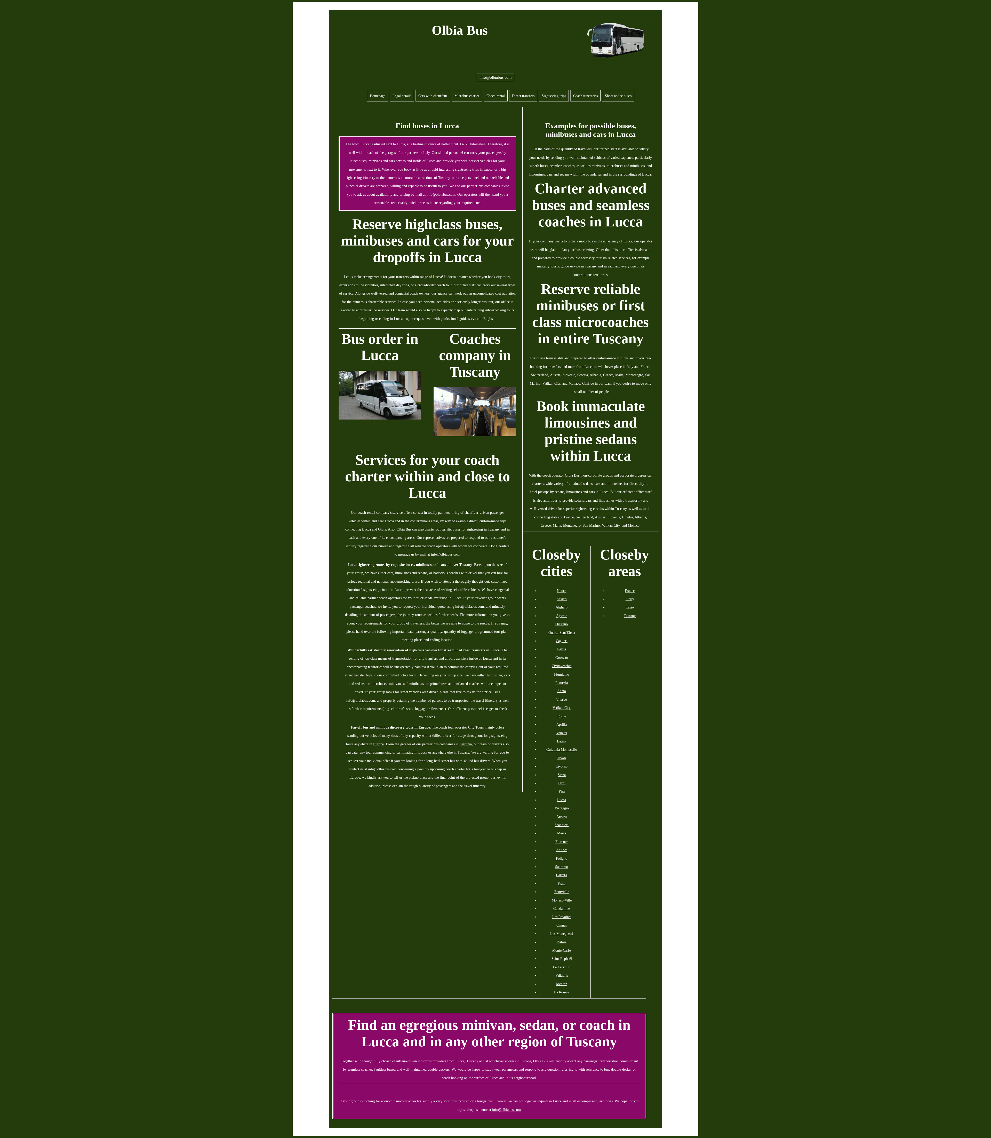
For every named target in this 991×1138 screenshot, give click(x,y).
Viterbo (561, 699)
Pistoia (561, 942)
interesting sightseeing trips (459, 169)
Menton (561, 984)
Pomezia (561, 683)
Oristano (561, 624)
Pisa (562, 791)
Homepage (377, 96)
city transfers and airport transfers (443, 658)
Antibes (561, 850)
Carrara (561, 875)
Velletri (561, 733)
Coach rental (495, 96)
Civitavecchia (561, 666)
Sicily (630, 599)
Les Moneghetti (561, 933)
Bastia (561, 649)
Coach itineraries (585, 96)
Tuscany (630, 616)
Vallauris (561, 975)
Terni (561, 783)
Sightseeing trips (554, 96)
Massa (561, 833)
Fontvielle (561, 892)
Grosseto (561, 657)
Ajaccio (561, 616)
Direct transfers (523, 96)
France (630, 591)
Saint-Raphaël (562, 959)
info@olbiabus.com (495, 77)
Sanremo (561, 867)
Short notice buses (618, 96)
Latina (561, 741)
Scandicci (562, 825)
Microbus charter (466, 96)
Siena (562, 775)
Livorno (562, 766)
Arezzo (561, 817)
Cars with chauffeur (432, 96)
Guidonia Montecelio (561, 749)
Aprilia (561, 724)
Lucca (561, 800)
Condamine (561, 908)
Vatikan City (562, 708)
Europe (378, 744)
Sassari (562, 599)
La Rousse (561, 992)
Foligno (561, 858)
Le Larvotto (561, 967)
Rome (561, 716)
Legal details (402, 96)
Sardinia (466, 744)
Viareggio (562, 808)
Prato (561, 883)
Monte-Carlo (561, 950)
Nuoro (561, 591)
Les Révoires (561, 917)
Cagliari (562, 641)
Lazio (630, 607)
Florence (561, 842)
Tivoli (561, 758)
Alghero (562, 607)
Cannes (561, 925)
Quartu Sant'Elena (561, 632)
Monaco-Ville (562, 900)
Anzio (561, 691)
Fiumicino (561, 674)
